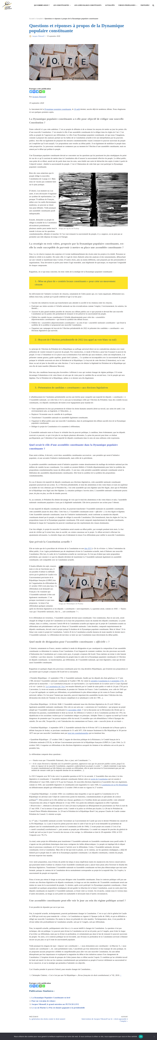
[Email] (40, 91)
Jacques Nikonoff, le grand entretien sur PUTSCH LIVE (55, 1004)
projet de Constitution (99, 779)
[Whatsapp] (43, 91)
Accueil (32, 18)
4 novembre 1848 (74, 710)
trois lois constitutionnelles (78, 733)
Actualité (39, 18)
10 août (77, 109)
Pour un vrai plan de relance (43, 1001)
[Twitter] (30, 91)
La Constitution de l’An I (56, 686)
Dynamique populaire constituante (57, 109)
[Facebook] (34, 91)
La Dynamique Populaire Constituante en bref (50, 998)
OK (141, 1036)
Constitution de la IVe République (114, 785)
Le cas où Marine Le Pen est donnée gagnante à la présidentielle (58, 1008)
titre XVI (88, 548)
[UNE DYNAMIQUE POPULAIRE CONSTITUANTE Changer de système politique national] (7, 5)
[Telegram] (37, 91)
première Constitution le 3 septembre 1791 (107, 681)
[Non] (154, 1036)
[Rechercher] (153, 5)
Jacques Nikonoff (38, 36)
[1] (37, 799)
